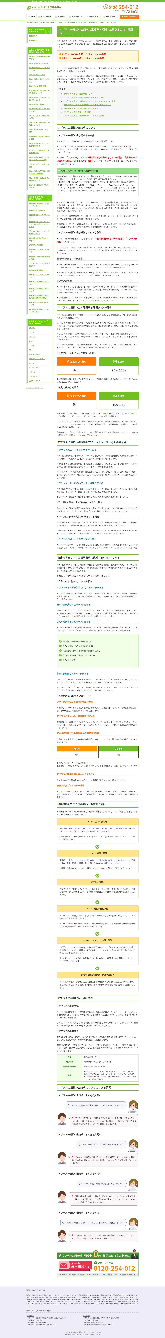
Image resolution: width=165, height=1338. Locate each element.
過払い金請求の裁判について (39, 104)
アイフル (32, 328)
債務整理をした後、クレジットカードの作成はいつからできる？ (39, 224)
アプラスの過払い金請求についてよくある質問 (84, 116)
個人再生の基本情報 (36, 270)
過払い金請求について (44, 16)
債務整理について (60, 16)
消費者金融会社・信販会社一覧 (75, 16)
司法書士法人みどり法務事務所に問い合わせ (128, 16)
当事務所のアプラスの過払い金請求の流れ (82, 108)
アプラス (32, 345)
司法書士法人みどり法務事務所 (80, 1334)
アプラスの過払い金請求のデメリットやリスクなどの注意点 (90, 101)
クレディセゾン (34, 368)
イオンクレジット (35, 354)
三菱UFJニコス (34, 381)
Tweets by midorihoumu (34, 388)
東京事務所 (33, 36)
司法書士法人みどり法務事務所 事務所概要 (109, 16)
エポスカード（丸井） (37, 359)
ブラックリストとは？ (37, 75)
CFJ (30, 350)
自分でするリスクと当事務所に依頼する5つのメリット (87, 105)
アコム (31, 332)
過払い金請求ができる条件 (38, 63)
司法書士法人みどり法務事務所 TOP (31, 16)
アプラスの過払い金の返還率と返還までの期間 (84, 97)
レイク (31, 341)
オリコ (31, 363)
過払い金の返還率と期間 (37, 86)
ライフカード (34, 376)
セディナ (32, 372)
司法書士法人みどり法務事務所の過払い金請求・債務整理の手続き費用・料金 (92, 16)
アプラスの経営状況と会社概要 (77, 112)
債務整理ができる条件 (37, 210)
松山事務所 (33, 40)
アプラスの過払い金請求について (78, 94)
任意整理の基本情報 (36, 245)
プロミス (32, 337)
